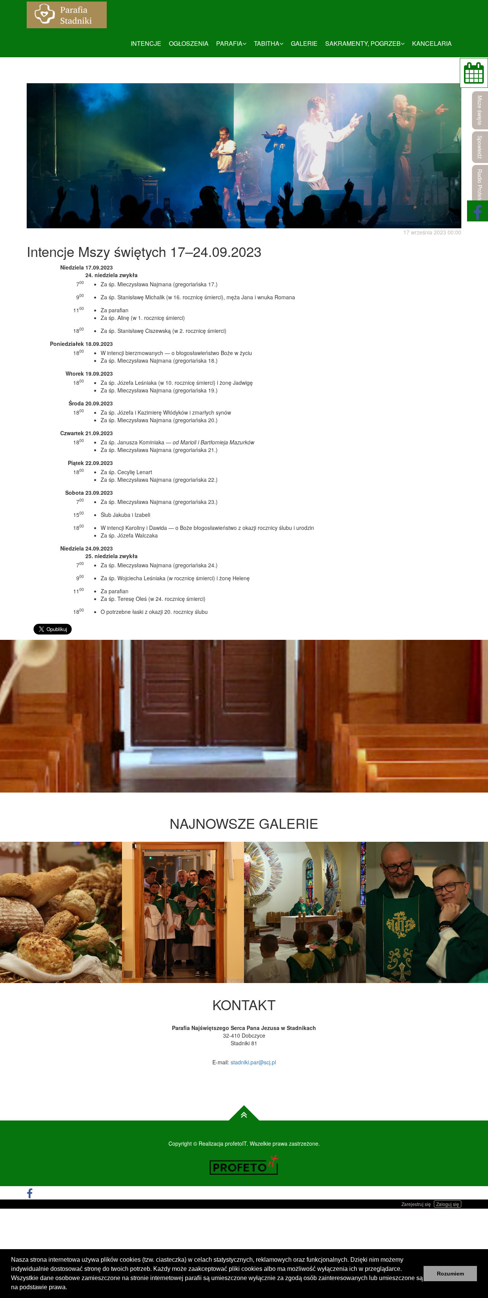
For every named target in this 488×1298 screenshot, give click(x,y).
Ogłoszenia (189, 43)
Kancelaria (432, 43)
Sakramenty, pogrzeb (363, 43)
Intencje (146, 43)
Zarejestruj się (416, 1204)
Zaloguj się (447, 1204)
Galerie (304, 43)
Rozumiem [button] (450, 1274)
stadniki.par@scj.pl (253, 1062)
